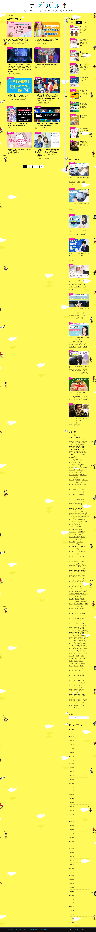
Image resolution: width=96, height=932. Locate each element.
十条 (81, 583)
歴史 (86, 648)
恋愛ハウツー (78, 286)
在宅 (82, 596)
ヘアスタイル (82, 549)
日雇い (78, 635)
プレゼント (73, 341)
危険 (71, 588)
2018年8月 (71, 875)
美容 (76, 668)
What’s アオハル (10, 929)
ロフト (79, 566)
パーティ (79, 524)
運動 (76, 685)
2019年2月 (71, 852)
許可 (83, 675)
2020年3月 (71, 802)
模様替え (72, 648)
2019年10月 (71, 821)
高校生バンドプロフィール (76, 705)
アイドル (72, 459)
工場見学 (72, 618)
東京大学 (72, 643)
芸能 (81, 670)
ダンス (84, 511)
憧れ (71, 628)
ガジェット (78, 484)
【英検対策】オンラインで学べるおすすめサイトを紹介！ (79, 223)
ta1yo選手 (78, 452)
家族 (77, 613)
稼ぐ (71, 665)
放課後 (83, 258)
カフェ (72, 487)
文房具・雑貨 (73, 89)
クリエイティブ (74, 489)
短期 (81, 660)
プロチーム (81, 546)
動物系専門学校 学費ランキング (84, 117)
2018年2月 (71, 899)
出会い (72, 581)
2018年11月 (71, 864)
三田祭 (77, 568)
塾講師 (77, 598)
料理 (83, 633)
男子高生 (83, 658)
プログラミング (82, 544)
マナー (72, 556)
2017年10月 (71, 914)
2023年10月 (71, 744)
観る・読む (55, 11)
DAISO (78, 442)
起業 (71, 680)
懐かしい (77, 628)
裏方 (71, 675)
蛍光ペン (83, 673)
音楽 (84, 695)
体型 (81, 573)
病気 (76, 660)
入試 (83, 576)
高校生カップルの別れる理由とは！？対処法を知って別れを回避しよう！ (79, 359)
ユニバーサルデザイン (75, 561)
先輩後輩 (72, 576)
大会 (87, 603)
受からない (78, 591)
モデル (77, 558)
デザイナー (84, 514)
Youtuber (72, 457)
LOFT (84, 447)
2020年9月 (71, 779)
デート (77, 514)
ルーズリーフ (73, 563)
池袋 (71, 650)
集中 (84, 687)
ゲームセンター (79, 492)
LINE (79, 447)
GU (83, 444)
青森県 (77, 692)
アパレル (72, 467)
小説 (71, 616)
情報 (76, 625)
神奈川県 (72, 663)
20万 (83, 434)
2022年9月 (71, 760)
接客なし (79, 630)
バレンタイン (73, 531)
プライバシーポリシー (21, 929)
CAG (85, 439)
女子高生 (72, 284)
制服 (77, 581)
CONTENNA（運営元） (33, 929)
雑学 (71, 690)
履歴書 (82, 616)
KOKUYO (72, 447)
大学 (71, 606)
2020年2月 (71, 806)
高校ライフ (24, 11)
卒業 (77, 586)
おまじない (85, 479)
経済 (82, 665)
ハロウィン (81, 531)
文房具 (17, 43)
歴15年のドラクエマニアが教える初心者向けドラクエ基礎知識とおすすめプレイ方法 (84, 106)
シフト (72, 504)
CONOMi (72, 442)
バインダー (73, 526)
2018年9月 (71, 872)
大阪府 (72, 608)
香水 (82, 697)
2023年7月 (71, 756)
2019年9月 (71, 825)
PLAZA (77, 449)
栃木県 (72, 645)
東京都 (78, 643)
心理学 (72, 620)
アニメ (83, 464)
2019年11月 (71, 818)
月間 (86, 22)
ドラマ (72, 521)
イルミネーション (74, 474)
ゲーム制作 (73, 494)
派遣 (71, 653)
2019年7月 (71, 833)
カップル (86, 484)
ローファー (73, 566)
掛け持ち (72, 630)
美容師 (82, 668)
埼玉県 (72, 598)
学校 (77, 611)
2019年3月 (71, 848)
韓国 (71, 695)
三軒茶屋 (83, 568)
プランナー (73, 541)
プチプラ (72, 539)
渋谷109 (72, 655)
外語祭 (84, 601)
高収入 (85, 700)
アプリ (78, 467)
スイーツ (72, 506)
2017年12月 (71, 906)
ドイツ (72, 519)
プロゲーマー (73, 546)
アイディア (79, 457)
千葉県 (72, 586)
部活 (81, 685)
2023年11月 (71, 740)
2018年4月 (71, 891)
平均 (78, 618)
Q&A (83, 449)
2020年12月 (71, 771)
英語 (77, 673)
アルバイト (73, 469)
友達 (81, 588)
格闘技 (77, 645)
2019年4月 (71, 845)
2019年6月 (71, 837)
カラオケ (78, 487)
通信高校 (78, 682)
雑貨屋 (82, 690)
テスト (78, 516)
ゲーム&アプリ (63, 11)
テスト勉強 (85, 516)
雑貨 (76, 690)
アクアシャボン (74, 462)
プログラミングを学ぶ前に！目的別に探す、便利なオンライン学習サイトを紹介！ (79, 247)
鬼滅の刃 (76, 707)
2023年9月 (71, 748)
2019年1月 (71, 856)
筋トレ (77, 665)
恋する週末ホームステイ (81, 620)
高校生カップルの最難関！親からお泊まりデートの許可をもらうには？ (84, 54)
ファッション (73, 313)
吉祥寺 (72, 596)
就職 (76, 616)
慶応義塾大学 (83, 625)
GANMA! (77, 444)
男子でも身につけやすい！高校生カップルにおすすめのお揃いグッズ (79, 302)
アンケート (80, 469)
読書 (77, 678)
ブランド (79, 539)
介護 (71, 573)
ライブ (84, 561)
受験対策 (72, 593)
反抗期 (72, 591)
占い (82, 586)
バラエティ (79, 529)
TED (84, 452)
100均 (72, 434)
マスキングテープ (82, 554)
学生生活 (11, 43)
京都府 (84, 571)
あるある (85, 467)
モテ (71, 558)
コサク (72, 496)
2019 (77, 434)
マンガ (77, 556)
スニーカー (79, 509)
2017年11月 (71, 910)
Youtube (85, 454)
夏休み (78, 601)
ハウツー (80, 526)
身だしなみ (78, 680)
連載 (84, 682)
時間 (86, 638)
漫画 (78, 655)
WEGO (72, 454)
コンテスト (84, 499)
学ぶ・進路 (32, 11)
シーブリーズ (80, 501)
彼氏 (83, 618)
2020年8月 (71, 783)
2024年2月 (71, 729)
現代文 (72, 658)
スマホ (78, 511)
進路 (71, 685)
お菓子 (72, 484)
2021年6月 (71, 767)
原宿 (76, 588)
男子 (77, 658)
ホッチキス (73, 551)
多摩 (71, 603)
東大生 (84, 643)
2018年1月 (71, 903)
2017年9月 (71, 918)
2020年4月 (71, 798)
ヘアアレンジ (73, 549)
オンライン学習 (81, 482)
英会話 (72, 673)
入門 (71, 578)
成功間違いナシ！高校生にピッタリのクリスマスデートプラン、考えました (84, 144)
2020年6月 (71, 791)
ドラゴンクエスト (80, 519)
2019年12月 (71, 814)
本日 (72, 22)
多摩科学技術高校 (79, 603)
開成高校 (78, 687)
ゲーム (72, 492)
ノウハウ (72, 524)
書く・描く (40, 11)
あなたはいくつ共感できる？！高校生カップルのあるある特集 (84, 67)
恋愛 (72, 25)
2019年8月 (71, 829)
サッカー (72, 501)
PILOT (72, 449)
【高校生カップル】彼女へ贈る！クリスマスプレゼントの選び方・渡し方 (79, 386)
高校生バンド (84, 702)
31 (37, 166)
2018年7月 (71, 879)
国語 (77, 596)
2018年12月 (71, 860)
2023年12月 (71, 736)
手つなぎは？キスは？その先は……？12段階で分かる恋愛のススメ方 (84, 29)
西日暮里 (77, 675)
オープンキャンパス (82, 477)
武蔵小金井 (79, 648)
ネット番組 (12, 73)
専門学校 (83, 613)
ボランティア (81, 551)
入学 (78, 576)
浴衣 (76, 653)
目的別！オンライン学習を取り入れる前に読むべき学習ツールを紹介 (79, 171)
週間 (79, 22)
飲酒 (77, 697)
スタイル (72, 509)
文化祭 (72, 633)
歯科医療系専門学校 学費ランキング (84, 79)
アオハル (79, 459)
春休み (81, 638)
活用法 (83, 650)
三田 (71, 568)
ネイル (77, 521)
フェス (83, 536)
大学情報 (77, 606)
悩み (85, 286)
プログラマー (73, 544)
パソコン (72, 529)
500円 (72, 437)
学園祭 (72, 611)
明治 (84, 635)
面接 (82, 692)
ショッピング (79, 504)
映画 (71, 638)
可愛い (83, 593)
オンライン (73, 181)
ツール (72, 514)
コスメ (77, 496)
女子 (77, 608)
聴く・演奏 (47, 11)
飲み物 (72, 697)
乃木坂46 (77, 571)
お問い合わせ (44, 929)
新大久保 (72, 635)
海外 (81, 653)
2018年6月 (71, 883)
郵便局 (72, 687)
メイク (83, 556)
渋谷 (86, 653)
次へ (42, 166)
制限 (82, 581)
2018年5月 (71, 887)
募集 (76, 583)
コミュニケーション (75, 499)
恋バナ (85, 284)
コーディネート (81, 494)
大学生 (83, 606)
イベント (72, 472)
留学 (71, 660)
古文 (78, 593)
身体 (84, 680)
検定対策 (84, 645)
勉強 (79, 181)
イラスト (79, 472)
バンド (72, 534)
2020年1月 (71, 810)
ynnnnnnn (79, 454)
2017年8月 (71, 922)
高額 (85, 705)
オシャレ (72, 479)
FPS (71, 444)
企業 (76, 573)
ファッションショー (75, 536)
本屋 (75, 640)
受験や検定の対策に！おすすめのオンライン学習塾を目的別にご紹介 (79, 197)
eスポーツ (71, 11)
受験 (84, 181)
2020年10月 (71, 775)
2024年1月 (71, 733)
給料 (71, 668)
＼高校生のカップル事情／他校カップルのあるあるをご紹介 (84, 131)
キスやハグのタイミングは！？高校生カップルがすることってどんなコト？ (84, 42)
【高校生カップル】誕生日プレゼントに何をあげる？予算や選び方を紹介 (79, 331)
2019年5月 (71, 841)
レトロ (80, 563)
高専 (71, 702)
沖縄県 (77, 650)
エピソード (73, 477)
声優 (83, 598)
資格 (82, 678)
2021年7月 (71, 763)
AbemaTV (78, 437)
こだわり (84, 496)
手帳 (83, 628)
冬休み (77, 578)
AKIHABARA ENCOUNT (75, 439)
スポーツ (72, 511)
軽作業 (72, 682)
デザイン (72, 516)
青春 (71, 692)
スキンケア (79, 506)
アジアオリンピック (75, 464)
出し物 (83, 578)
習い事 (72, 670)
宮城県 (72, 613)
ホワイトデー (73, 554)
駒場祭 (79, 700)
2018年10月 (71, 868)
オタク (78, 479)
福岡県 (78, 663)
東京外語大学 (82, 640)
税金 (84, 663)
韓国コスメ (78, 695)
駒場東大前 (73, 700)
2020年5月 (71, 794)
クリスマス (73, 422)
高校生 (23, 43)
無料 (83, 655)
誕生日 (72, 678)
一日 (85, 566)
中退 (71, 571)
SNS (71, 452)
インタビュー (83, 474)
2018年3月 (71, 895)
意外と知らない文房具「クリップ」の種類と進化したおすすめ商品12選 (84, 93)
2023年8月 (71, 752)
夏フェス (72, 601)
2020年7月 (71, 787)
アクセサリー (83, 462)
